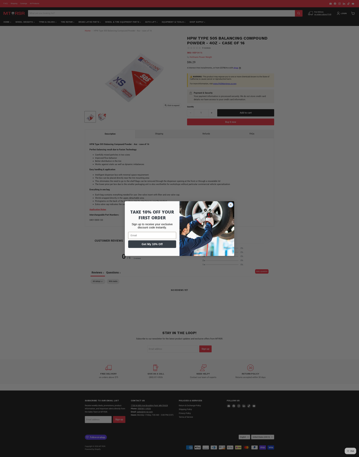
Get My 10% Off (152, 244)
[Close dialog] (230, 204)
